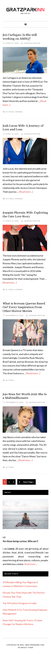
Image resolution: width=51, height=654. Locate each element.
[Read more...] (26, 191)
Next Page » (28, 482)
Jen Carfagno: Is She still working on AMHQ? (20, 36)
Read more (29, 564)
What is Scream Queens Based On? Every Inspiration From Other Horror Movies (24, 307)
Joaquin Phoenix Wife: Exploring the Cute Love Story (25, 214)
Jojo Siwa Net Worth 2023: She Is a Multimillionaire (25, 396)
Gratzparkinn (25, 10)
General (19, 112)
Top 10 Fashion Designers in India (19, 603)
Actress (10, 112)
